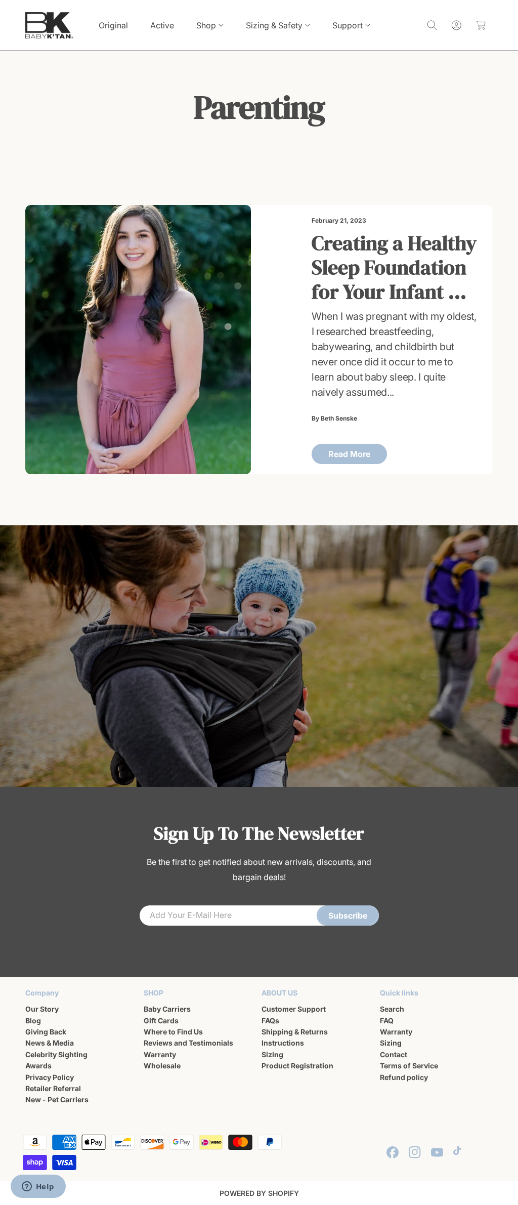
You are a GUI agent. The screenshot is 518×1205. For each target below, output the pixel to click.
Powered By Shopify (259, 1193)
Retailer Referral (53, 1088)
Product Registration (297, 1065)
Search (392, 1009)
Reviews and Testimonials (188, 1042)
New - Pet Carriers (57, 1099)
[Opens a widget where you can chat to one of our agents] (38, 1187)
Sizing (272, 1054)
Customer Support (294, 1009)
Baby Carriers (167, 1009)
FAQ (387, 1020)
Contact (393, 1054)
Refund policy (404, 1077)
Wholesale (162, 1065)
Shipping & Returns (295, 1031)
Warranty (160, 1054)
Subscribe (347, 915)
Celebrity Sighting (56, 1054)
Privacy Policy (49, 1077)
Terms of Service (409, 1065)
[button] (210, 25)
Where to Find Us (173, 1031)
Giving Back (45, 1031)
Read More (349, 454)
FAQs (270, 1020)
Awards (38, 1065)
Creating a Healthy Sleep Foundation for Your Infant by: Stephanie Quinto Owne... (394, 267)
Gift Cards (161, 1020)
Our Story (42, 1009)
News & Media (49, 1042)
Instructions (283, 1042)
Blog (33, 1020)
